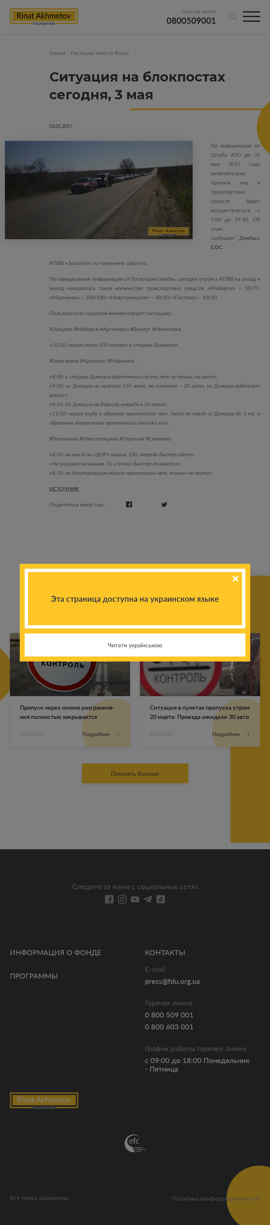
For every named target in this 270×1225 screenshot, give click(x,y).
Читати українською (135, 645)
